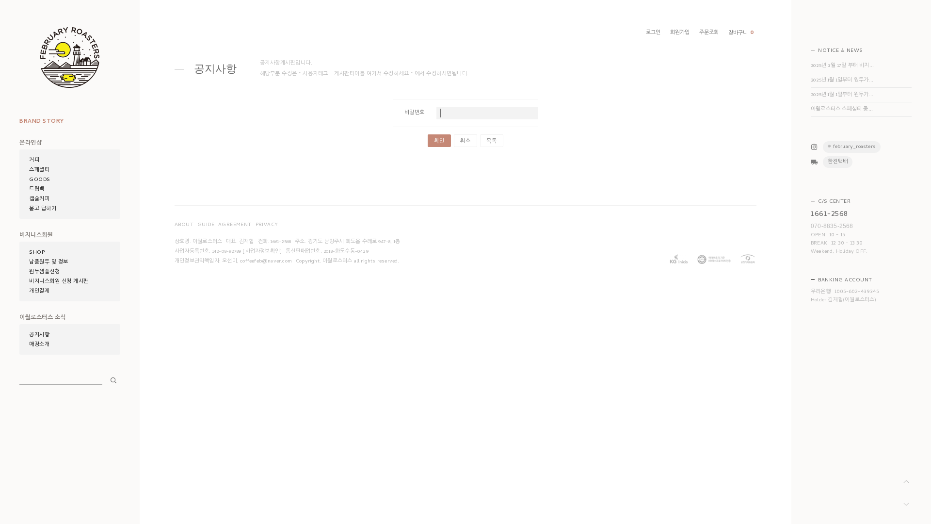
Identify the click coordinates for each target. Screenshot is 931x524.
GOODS (39, 180)
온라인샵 (30, 143)
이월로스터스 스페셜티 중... (842, 109)
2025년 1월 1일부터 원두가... (842, 80)
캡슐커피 (39, 199)
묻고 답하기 (42, 209)
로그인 (653, 33)
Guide (205, 225)
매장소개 (39, 345)
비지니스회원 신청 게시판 (59, 282)
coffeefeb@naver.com (266, 261)
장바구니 (741, 33)
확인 (439, 141)
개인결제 (39, 291)
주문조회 (709, 33)
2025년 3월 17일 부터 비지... (842, 66)
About (184, 225)
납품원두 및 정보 (48, 262)
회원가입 (680, 33)
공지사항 (39, 335)
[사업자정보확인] (262, 251)
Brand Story (41, 122)
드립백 (37, 189)
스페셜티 (39, 170)
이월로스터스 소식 (42, 318)
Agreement (235, 225)
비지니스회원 (36, 236)
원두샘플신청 (44, 272)
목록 (491, 141)
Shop (37, 252)
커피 (34, 160)
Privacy (267, 225)
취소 (465, 141)
